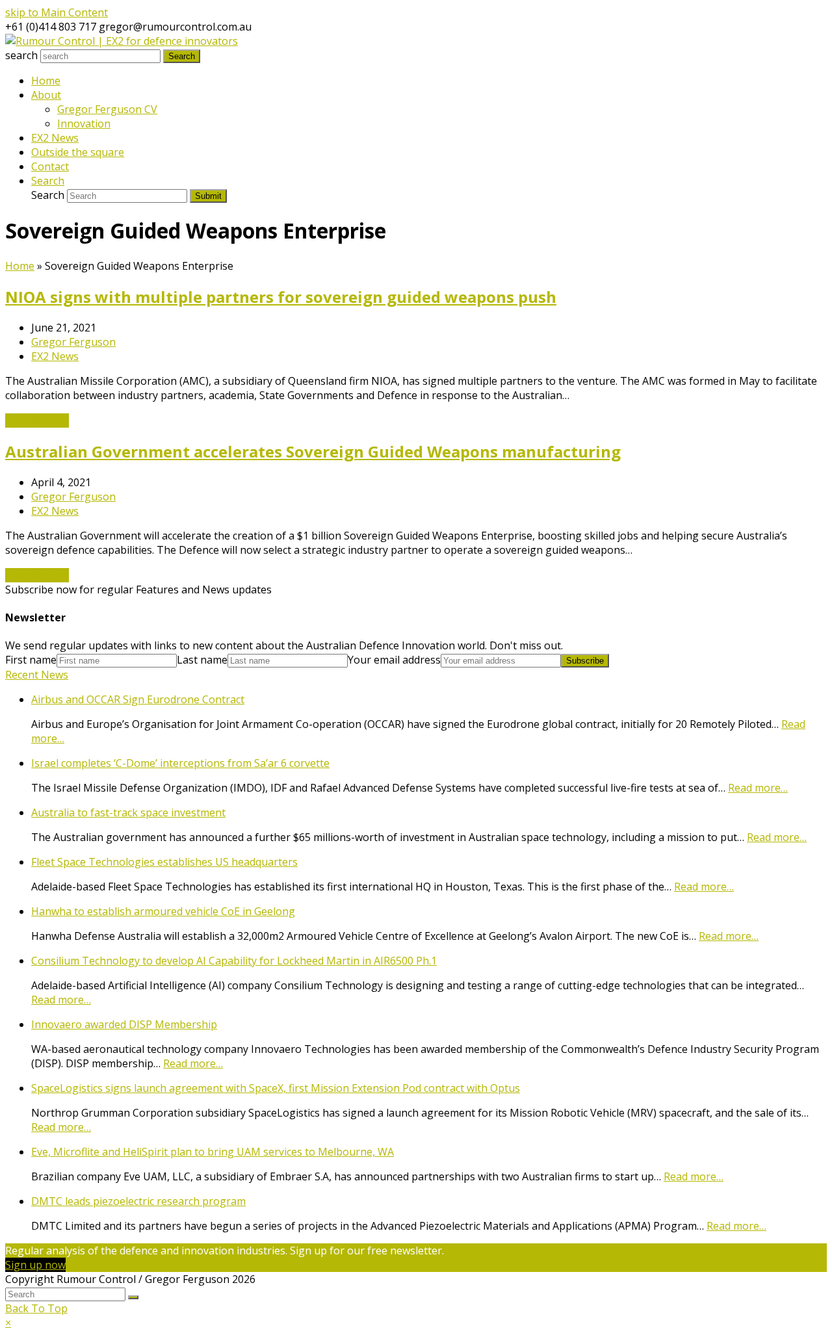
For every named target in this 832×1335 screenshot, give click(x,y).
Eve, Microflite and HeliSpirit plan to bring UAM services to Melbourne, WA (212, 1152)
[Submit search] (133, 1297)
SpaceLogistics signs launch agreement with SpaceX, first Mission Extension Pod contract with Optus (275, 1088)
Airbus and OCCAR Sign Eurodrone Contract (137, 699)
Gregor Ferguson (73, 342)
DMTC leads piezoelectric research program (138, 1201)
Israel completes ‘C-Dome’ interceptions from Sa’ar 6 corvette (180, 763)
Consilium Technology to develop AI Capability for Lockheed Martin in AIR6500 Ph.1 (234, 960)
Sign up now (35, 1265)
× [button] (8, 1323)
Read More (37, 420)
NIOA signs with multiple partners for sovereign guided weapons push (280, 296)
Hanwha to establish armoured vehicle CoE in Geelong (163, 911)
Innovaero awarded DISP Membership (124, 1024)
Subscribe (585, 661)
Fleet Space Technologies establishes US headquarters (164, 862)
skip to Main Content (56, 12)
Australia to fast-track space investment (128, 812)
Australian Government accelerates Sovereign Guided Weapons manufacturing (313, 451)
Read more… (758, 788)
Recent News (36, 675)
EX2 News (55, 356)
